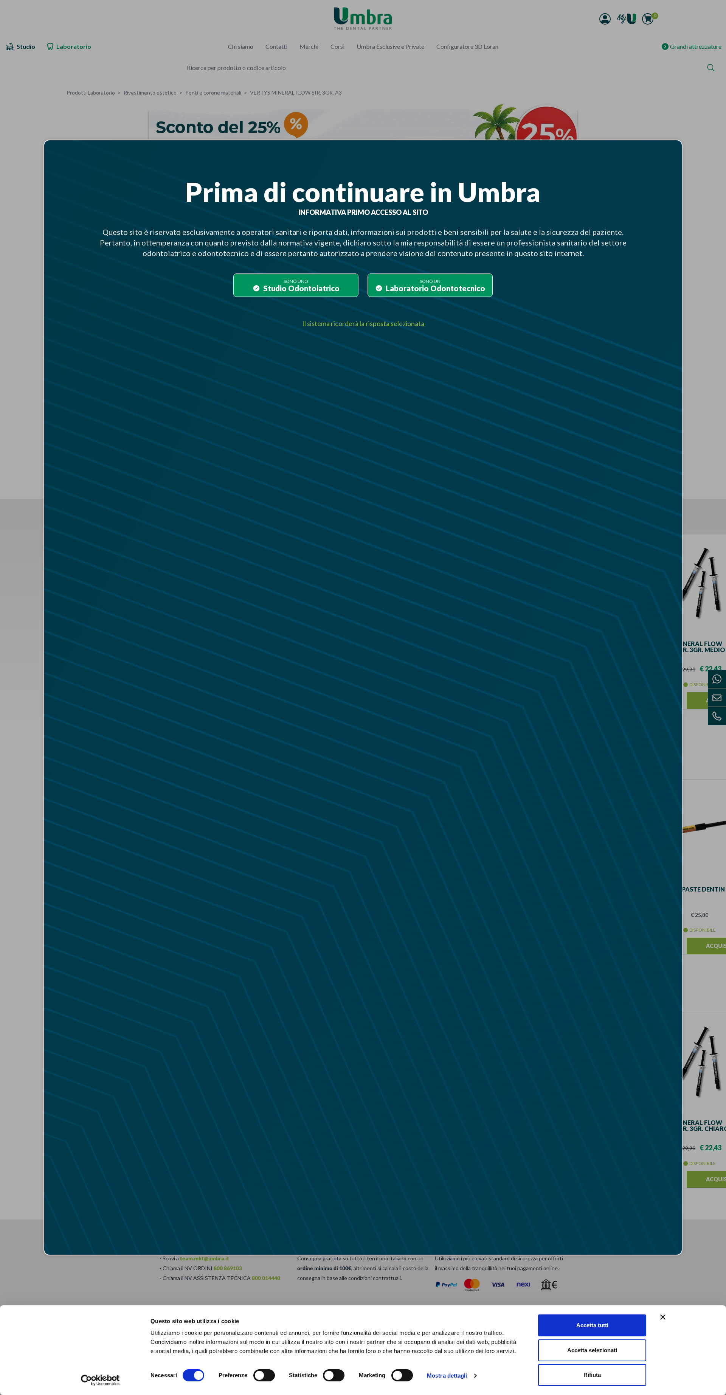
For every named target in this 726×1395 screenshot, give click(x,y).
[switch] (264, 1375)
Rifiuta (592, 1375)
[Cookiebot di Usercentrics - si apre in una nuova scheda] (100, 1380)
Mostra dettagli (447, 1375)
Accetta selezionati (592, 1350)
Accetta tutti (592, 1325)
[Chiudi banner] (663, 1317)
